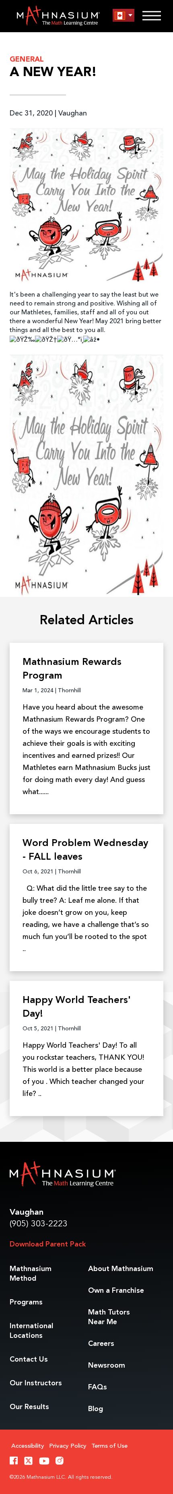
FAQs (97, 1387)
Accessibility (27, 1446)
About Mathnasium (120, 1269)
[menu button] (123, 15)
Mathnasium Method (30, 1273)
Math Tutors (109, 1317)
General (27, 59)
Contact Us (29, 1359)
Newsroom (106, 1365)
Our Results (29, 1407)
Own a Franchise (116, 1290)
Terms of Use (109, 1446)
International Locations (31, 1331)
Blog (95, 1409)
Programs (26, 1302)
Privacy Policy (67, 1446)
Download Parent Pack (48, 1244)
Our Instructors (36, 1383)
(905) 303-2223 (39, 1224)
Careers (101, 1343)
